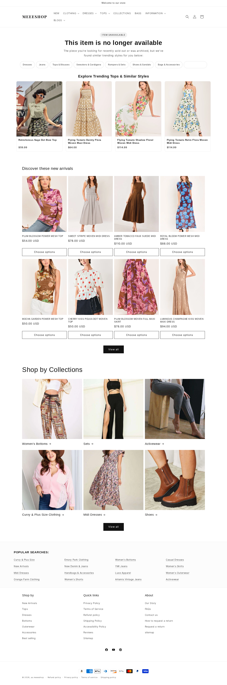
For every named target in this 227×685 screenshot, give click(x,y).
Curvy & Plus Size (24, 559)
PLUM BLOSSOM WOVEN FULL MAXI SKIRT (134, 320)
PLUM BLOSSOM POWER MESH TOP (42, 236)
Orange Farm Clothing (27, 579)
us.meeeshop (37, 677)
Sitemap (88, 638)
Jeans (42, 64)
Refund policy (91, 614)
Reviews (88, 632)
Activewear (153, 443)
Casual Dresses (175, 559)
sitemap (149, 632)
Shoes (149, 514)
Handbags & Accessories (79, 572)
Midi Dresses (92, 514)
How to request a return (159, 620)
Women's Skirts (175, 566)
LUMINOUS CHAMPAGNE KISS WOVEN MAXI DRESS (181, 320)
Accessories (29, 632)
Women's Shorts (73, 579)
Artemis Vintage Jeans (128, 579)
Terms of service (89, 677)
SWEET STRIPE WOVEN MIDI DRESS (89, 236)
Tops (25, 608)
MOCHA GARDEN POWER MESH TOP (42, 319)
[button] (71, 13)
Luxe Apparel (123, 572)
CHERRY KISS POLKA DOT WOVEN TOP (87, 320)
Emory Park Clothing (76, 559)
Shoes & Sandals (142, 64)
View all (113, 349)
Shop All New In (195, 64)
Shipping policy (108, 677)
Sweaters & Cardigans (88, 64)
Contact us (151, 614)
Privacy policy (71, 677)
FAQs (148, 608)
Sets (86, 443)
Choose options (44, 252)
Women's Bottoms (35, 443)
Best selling (29, 638)
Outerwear (28, 626)
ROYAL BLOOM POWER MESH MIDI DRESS (180, 237)
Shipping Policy (92, 620)
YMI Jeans (121, 566)
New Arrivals (21, 566)
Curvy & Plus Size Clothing (41, 514)
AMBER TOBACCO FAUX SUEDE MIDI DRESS (135, 237)
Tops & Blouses (61, 64)
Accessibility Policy (94, 626)
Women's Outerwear (177, 572)
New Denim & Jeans (76, 566)
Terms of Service (93, 608)
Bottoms (27, 620)
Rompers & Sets (116, 64)
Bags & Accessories (169, 64)
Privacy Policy (91, 603)
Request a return (155, 626)
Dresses (27, 64)
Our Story (150, 603)
